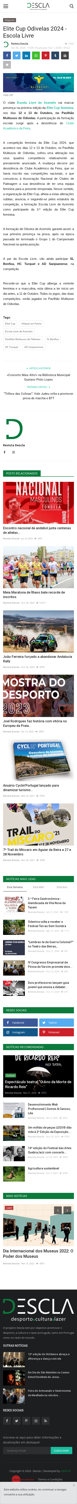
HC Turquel (11, 347)
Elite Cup (10, 323)
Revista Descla (19, 43)
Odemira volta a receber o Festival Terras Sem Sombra (47, 924)
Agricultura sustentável (43, 1168)
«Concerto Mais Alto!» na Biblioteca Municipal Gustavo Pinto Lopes (38, 377)
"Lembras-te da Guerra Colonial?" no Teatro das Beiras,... (50, 944)
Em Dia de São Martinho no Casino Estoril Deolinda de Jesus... (48, 1375)
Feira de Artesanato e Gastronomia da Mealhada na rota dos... (49, 1393)
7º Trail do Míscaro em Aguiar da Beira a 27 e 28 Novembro (37, 852)
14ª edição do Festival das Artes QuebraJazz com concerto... (49, 1150)
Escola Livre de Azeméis (19, 331)
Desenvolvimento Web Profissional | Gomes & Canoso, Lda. (49, 1109)
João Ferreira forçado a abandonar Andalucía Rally (37, 659)
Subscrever (61, 1450)
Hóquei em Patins (32, 323)
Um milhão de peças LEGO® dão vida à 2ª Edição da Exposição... (50, 1129)
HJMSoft (66, 1471)
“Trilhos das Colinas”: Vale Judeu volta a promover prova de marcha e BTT (38, 396)
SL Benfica (53, 339)
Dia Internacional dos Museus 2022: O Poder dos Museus (38, 1254)
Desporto (10, 20)
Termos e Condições (50, 1479)
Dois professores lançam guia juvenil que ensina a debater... (48, 985)
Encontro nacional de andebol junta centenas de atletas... (37, 530)
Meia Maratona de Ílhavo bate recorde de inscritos (34, 594)
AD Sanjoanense (33, 347)
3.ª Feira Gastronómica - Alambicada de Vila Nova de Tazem (47, 903)
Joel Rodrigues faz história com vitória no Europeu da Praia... (35, 723)
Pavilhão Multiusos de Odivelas (22, 339)
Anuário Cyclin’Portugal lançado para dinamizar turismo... (31, 788)
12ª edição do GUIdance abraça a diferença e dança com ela (48, 1356)
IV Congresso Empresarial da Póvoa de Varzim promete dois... (50, 964)
